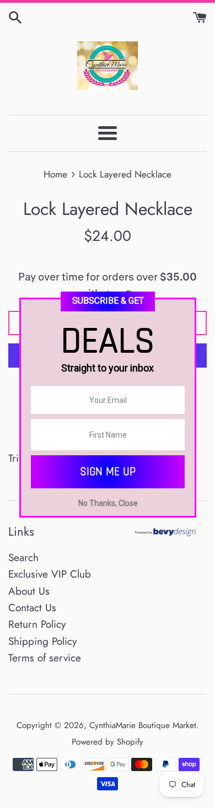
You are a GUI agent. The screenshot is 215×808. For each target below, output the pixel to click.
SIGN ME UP (108, 471)
